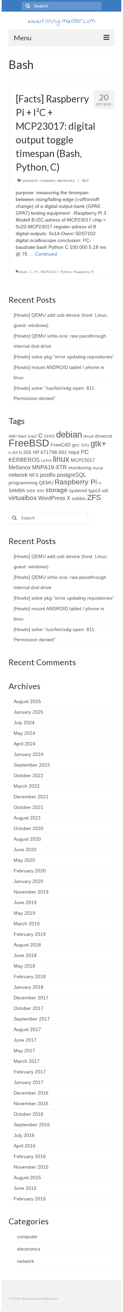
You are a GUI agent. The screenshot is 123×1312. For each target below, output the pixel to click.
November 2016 (31, 1103)
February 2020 (30, 870)
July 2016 (24, 1135)
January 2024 (28, 754)
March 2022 (27, 786)
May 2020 (24, 860)
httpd (73, 452)
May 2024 (24, 733)
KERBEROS (24, 460)
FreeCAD (61, 444)
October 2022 (28, 775)
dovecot (103, 436)
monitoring (79, 467)
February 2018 (30, 976)
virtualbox (23, 497)
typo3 (94, 490)
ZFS (94, 497)
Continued (46, 254)
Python (66, 272)
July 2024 (24, 722)
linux (61, 459)
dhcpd (88, 436)
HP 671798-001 (50, 452)
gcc (76, 444)
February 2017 (30, 1071)
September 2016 (32, 1124)
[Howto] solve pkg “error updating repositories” (64, 356)
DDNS (49, 436)
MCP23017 (49, 272)
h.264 (13, 453)
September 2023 (32, 765)
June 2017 (25, 1040)
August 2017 (27, 1029)
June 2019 (25, 902)
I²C (36, 272)
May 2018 (24, 966)
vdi (105, 490)
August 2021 (27, 818)
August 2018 (27, 944)
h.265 (25, 452)
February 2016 (30, 1156)
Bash (23, 272)
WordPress (51, 498)
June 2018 (25, 955)
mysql (97, 468)
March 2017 (27, 1061)
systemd (78, 490)
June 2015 (25, 1188)
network (18, 475)
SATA (30, 491)
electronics (66, 181)
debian (69, 434)
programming (23, 482)
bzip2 (32, 436)
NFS (34, 475)
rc (100, 483)
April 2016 (25, 1146)
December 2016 (31, 1093)
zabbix (79, 498)
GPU (85, 445)
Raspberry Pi (84, 272)
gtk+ (98, 443)
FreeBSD (29, 442)
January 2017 (28, 1082)
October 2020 (28, 828)
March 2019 (27, 923)
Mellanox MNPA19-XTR (38, 467)
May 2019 (24, 913)
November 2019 (31, 892)
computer (47, 181)
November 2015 (31, 1167)
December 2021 (31, 796)
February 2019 (30, 934)
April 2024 (25, 743)
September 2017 (32, 1019)
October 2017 (28, 1008)
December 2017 (31, 997)
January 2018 (28, 987)
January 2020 (28, 881)
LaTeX (46, 460)
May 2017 (24, 1050)
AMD (13, 436)
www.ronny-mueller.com (61, 21)
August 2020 (27, 839)
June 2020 (25, 849)
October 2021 (28, 807)
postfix (48, 475)
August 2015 (27, 1177)
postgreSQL (71, 475)
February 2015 (30, 1198)
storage (56, 490)
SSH (40, 491)
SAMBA (17, 490)
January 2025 (28, 712)
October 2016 (28, 1114)
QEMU (46, 482)
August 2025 (27, 701)
